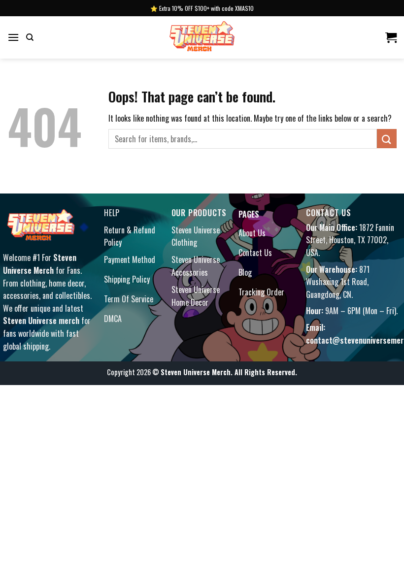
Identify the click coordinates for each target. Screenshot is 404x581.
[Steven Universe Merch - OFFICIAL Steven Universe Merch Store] (202, 37)
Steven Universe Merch (39, 264)
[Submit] (387, 138)
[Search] (30, 37)
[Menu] (13, 37)
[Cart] (391, 37)
